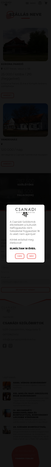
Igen (19, 256)
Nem (31, 256)
